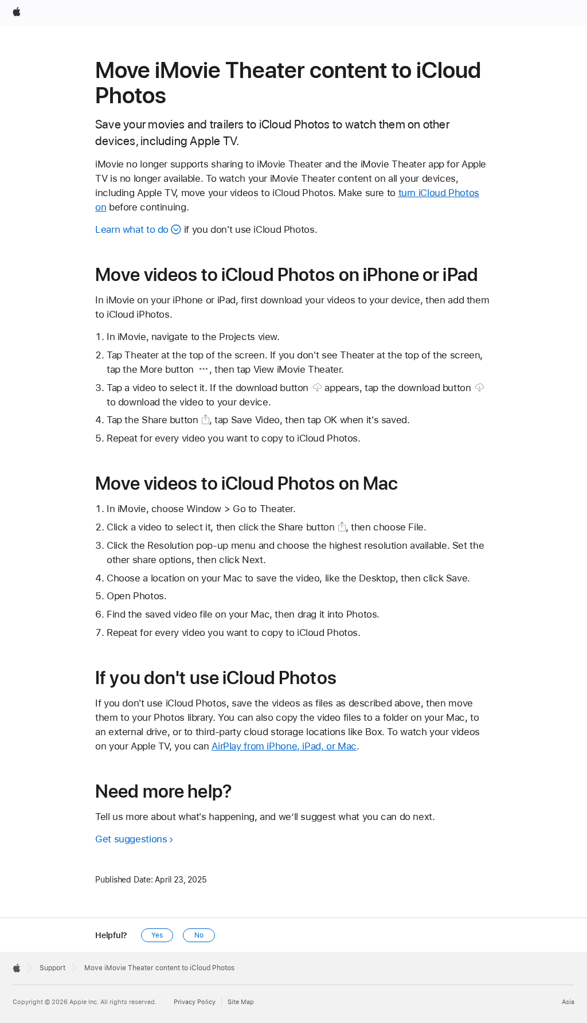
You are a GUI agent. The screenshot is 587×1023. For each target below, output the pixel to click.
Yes (157, 935)
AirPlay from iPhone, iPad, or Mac (284, 746)
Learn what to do (132, 229)
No (199, 935)
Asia (568, 1002)
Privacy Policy (195, 1002)
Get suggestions (131, 839)
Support (52, 968)
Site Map (241, 1002)
